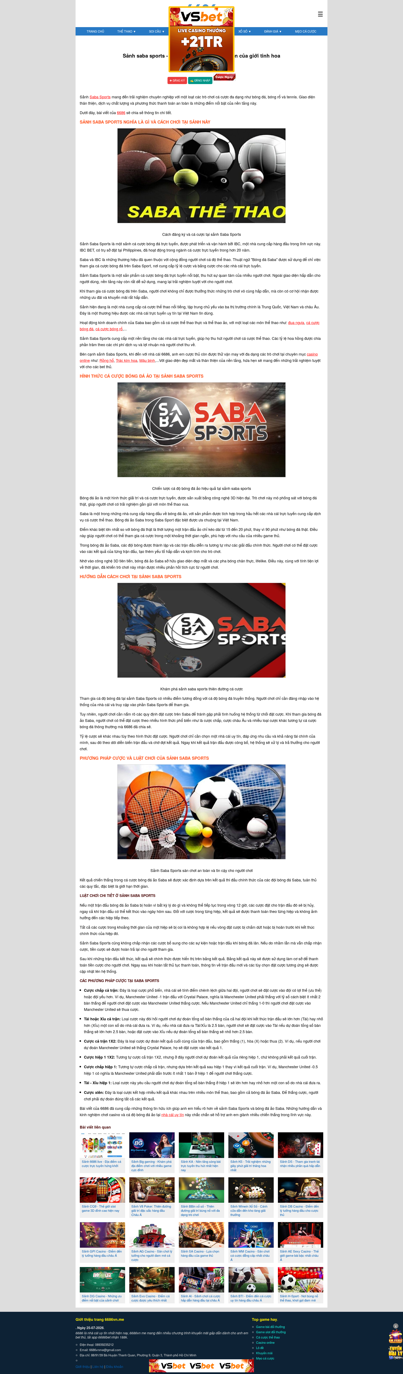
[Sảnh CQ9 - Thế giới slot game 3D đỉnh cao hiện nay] (102, 1201)
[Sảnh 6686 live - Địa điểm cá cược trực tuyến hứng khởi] (102, 1156)
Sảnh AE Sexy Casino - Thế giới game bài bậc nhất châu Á (299, 1255)
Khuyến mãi (264, 1353)
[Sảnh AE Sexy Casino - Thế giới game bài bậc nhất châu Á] (300, 1246)
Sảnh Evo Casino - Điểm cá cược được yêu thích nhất (150, 1298)
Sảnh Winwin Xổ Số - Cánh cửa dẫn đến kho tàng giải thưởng (248, 1210)
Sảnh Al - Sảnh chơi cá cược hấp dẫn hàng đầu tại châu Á (200, 1298)
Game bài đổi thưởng (270, 1326)
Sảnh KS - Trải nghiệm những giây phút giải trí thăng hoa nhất (250, 1165)
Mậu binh (147, 360)
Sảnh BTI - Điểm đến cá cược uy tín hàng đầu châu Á (250, 1298)
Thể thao (126, 31)
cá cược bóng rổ (109, 328)
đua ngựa (296, 322)
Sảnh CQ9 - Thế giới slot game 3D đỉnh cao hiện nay (100, 1208)
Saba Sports (100, 96)
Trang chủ (95, 31)
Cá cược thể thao (268, 1337)
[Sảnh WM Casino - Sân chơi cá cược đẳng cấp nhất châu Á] (251, 1246)
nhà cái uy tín (172, 1114)
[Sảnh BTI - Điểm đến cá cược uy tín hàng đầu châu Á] (251, 1291)
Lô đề (260, 1347)
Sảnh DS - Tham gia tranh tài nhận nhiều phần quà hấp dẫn (300, 1163)
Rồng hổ (106, 360)
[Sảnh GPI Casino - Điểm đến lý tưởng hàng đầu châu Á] (102, 1246)
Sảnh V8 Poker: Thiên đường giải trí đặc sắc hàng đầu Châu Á (151, 1210)
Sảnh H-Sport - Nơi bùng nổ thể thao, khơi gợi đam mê (299, 1298)
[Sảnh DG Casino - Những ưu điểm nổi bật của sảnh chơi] (102, 1291)
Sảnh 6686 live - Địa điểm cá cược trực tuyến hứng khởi (101, 1163)
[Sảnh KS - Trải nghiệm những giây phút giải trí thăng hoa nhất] (251, 1156)
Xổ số (244, 31)
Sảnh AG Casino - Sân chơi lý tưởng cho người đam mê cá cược (151, 1255)
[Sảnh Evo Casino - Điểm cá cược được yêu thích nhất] (152, 1291)
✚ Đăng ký (177, 80)
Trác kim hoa (126, 360)
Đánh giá (273, 31)
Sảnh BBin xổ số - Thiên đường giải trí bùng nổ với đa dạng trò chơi (200, 1210)
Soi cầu (157, 31)
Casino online (265, 1342)
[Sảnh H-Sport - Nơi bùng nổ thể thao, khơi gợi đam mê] (300, 1291)
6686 (121, 112)
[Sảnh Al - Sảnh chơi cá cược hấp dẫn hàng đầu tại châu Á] (201, 1291)
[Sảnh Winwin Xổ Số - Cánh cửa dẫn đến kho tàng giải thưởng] (251, 1201)
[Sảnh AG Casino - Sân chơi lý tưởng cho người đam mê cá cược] (152, 1246)
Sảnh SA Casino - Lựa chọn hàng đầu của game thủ (200, 1253)
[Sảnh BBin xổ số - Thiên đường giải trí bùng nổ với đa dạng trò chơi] (201, 1201)
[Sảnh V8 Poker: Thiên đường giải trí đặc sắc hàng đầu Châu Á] (152, 1201)
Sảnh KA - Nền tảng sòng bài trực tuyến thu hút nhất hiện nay (201, 1165)
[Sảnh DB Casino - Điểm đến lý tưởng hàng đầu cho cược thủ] (300, 1201)
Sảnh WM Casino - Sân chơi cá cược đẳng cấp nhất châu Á (250, 1255)
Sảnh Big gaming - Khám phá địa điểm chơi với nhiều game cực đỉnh (151, 1165)
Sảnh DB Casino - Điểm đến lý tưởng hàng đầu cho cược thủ (299, 1210)
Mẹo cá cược (305, 31)
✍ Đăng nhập (200, 80)
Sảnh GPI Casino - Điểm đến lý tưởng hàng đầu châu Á (102, 1253)
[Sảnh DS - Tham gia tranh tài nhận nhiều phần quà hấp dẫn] (300, 1156)
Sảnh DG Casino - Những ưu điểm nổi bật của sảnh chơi (102, 1298)
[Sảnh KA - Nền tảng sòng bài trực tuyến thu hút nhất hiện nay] (201, 1156)
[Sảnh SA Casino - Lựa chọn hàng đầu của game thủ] (201, 1246)
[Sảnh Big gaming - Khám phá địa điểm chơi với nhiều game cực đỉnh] (152, 1156)
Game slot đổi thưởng (271, 1332)
